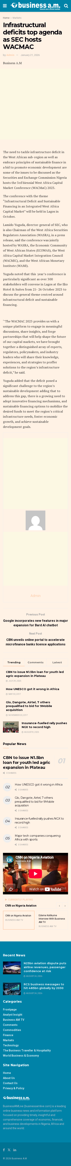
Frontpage (10, 1009)
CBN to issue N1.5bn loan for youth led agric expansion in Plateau (35, 674)
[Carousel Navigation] (62, 905)
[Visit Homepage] (35, 5)
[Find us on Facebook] (4, 1150)
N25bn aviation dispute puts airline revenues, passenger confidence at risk (45, 967)
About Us (9, 1078)
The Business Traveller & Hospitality (27, 1050)
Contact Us (10, 1083)
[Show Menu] (5, 6)
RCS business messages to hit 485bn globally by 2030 (44, 986)
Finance (8, 1035)
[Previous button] (59, 905)
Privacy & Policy (13, 1088)
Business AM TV (13, 1019)
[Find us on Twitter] (9, 1150)
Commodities (12, 1030)
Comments (10, 1024)
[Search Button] (66, 6)
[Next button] (65, 905)
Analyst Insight (12, 1014)
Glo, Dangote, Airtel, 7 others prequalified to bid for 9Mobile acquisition (29, 706)
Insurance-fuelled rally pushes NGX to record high (44, 725)
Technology (11, 1045)
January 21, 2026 (30, 55)
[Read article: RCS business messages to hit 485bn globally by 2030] (12, 989)
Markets (17, 18)
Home (6, 18)
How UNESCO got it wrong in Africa (32, 689)
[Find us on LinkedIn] (14, 1150)
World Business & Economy (21, 1055)
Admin (10, 55)
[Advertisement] (35, 104)
